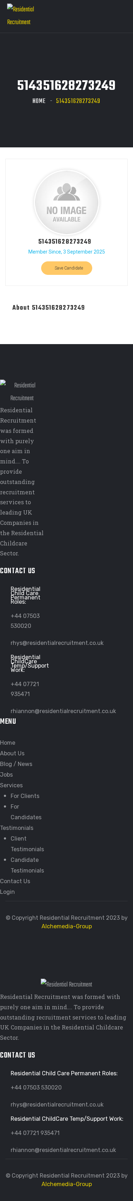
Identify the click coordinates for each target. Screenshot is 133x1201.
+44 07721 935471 (35, 1133)
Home (39, 101)
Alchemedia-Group (66, 926)
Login (7, 891)
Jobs (6, 774)
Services (11, 785)
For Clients (25, 796)
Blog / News (16, 764)
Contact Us (15, 881)
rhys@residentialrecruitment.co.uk (57, 643)
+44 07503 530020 (36, 1087)
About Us (12, 753)
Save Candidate (68, 268)
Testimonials (16, 828)
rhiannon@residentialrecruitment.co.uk (63, 711)
